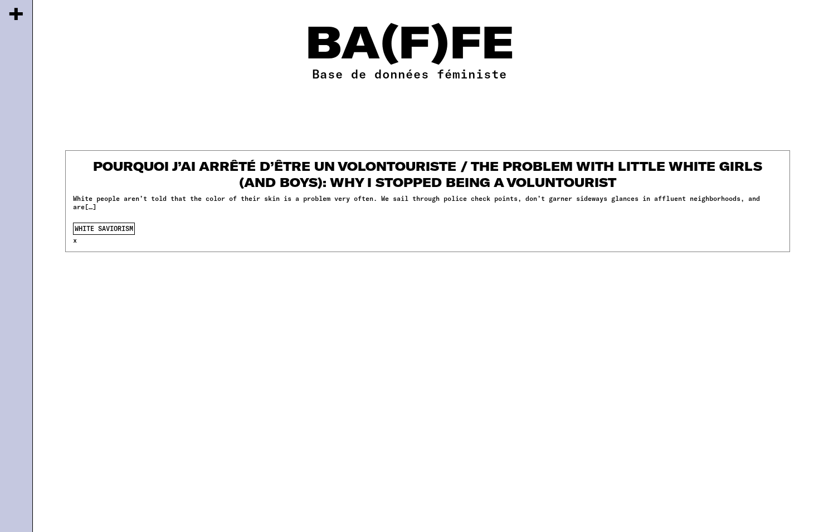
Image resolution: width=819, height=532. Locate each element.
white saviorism (104, 228)
